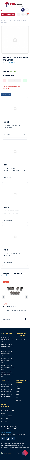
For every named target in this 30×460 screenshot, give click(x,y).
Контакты (4, 421)
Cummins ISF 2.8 (20, 339)
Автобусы (19, 400)
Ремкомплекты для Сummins (21, 334)
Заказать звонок (6, 432)
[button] (3, 297)
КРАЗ (17, 392)
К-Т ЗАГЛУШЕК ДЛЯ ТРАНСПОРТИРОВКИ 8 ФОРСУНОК (14, 169)
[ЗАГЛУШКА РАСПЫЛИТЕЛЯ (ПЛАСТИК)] (15, 40)
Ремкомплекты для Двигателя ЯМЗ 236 (7, 339)
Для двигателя (6, 333)
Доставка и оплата (7, 410)
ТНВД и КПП (5, 380)
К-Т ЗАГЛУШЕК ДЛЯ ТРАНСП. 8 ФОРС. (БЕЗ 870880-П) (13, 255)
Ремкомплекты (6, 94)
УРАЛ (17, 394)
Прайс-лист (5, 419)
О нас (3, 413)
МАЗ (17, 386)
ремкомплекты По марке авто (22, 381)
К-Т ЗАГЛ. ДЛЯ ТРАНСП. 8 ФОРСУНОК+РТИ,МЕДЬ (11, 212)
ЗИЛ (17, 397)
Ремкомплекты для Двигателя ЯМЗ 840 (7, 374)
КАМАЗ (18, 389)
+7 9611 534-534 (8, 429)
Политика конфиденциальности (19, 447)
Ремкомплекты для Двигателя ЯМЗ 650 (7, 360)
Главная (3, 20)
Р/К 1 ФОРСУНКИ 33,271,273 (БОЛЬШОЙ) (12, 126)
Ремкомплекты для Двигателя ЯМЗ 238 (7, 346)
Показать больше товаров (8, 275)
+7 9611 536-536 (8, 10)
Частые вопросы (7, 416)
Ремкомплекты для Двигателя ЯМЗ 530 (7, 353)
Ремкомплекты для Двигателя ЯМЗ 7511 (7, 367)
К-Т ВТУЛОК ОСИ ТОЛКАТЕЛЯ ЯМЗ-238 (14, 310)
